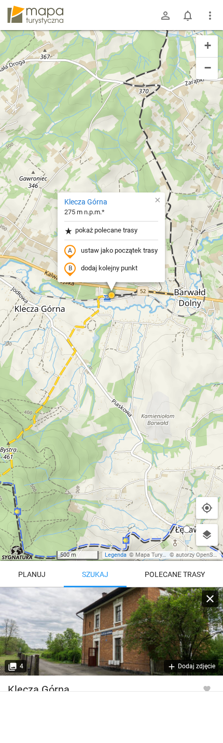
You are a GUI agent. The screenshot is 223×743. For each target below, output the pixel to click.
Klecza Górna (85, 202)
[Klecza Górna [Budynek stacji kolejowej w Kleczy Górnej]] (111, 631)
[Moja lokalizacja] (207, 508)
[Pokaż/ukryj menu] (210, 15)
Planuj (32, 574)
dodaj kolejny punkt (109, 268)
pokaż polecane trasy (106, 230)
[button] (111, 295)
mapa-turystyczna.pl (35, 15)
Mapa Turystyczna (158, 555)
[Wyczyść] (210, 598)
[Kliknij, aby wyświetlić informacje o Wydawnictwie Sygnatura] (17, 552)
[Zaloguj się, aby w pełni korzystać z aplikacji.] (207, 688)
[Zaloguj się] (165, 15)
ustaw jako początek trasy (119, 250)
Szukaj (95, 574)
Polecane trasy (175, 574)
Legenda (116, 555)
